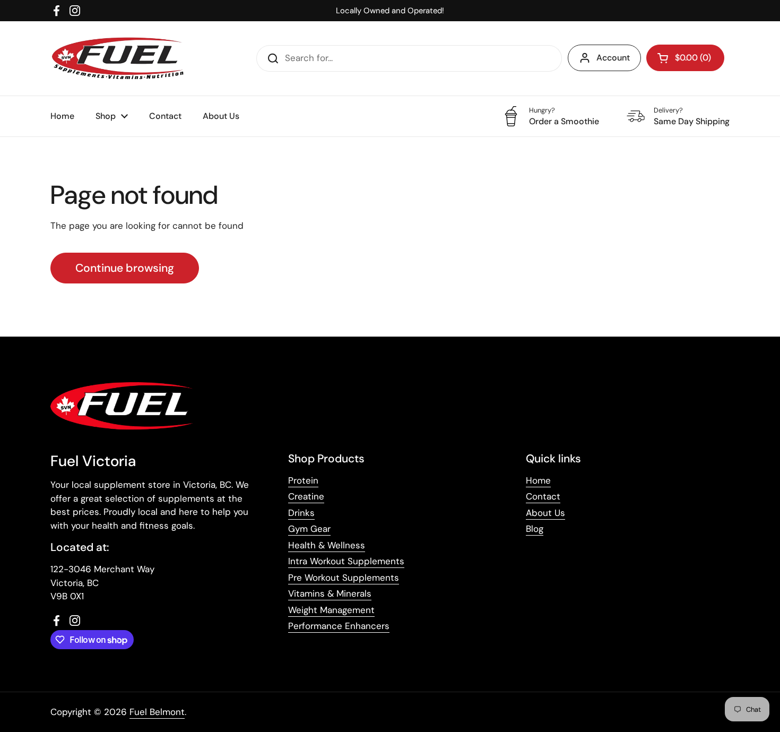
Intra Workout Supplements (346, 561)
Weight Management (331, 610)
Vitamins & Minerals (329, 593)
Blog (534, 529)
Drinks (301, 513)
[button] (685, 58)
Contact (543, 496)
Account (613, 57)
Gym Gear (309, 529)
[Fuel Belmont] (121, 58)
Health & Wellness (326, 545)
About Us (545, 513)
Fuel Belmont (157, 712)
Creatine (306, 496)
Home (538, 480)
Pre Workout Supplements (343, 577)
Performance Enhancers (338, 626)
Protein (303, 480)
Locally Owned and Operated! (390, 10)
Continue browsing (124, 268)
